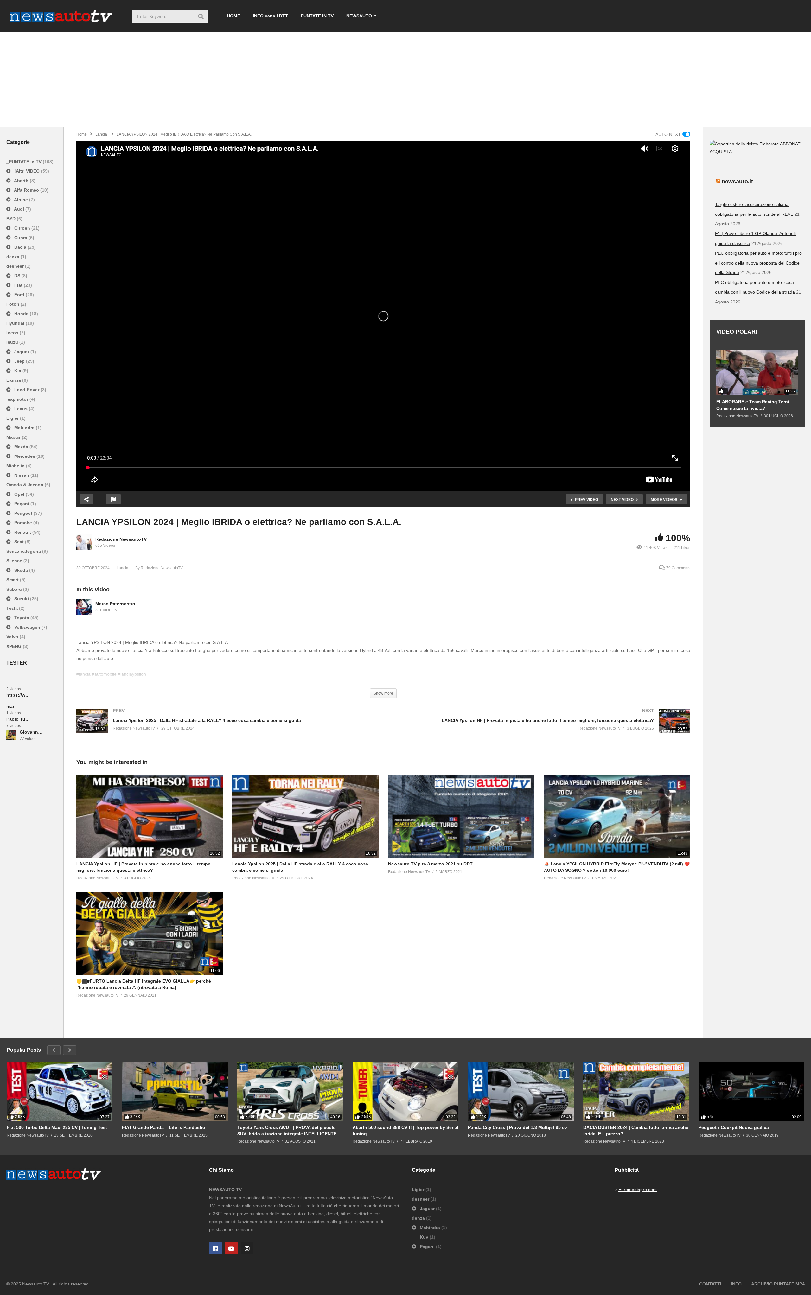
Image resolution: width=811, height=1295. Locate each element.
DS (17, 275)
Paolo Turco (18, 719)
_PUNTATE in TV (24, 161)
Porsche (23, 522)
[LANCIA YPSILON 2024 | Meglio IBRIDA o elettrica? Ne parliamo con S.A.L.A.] (149, 816)
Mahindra (24, 427)
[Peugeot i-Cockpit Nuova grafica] (751, 1091)
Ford (19, 294)
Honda (21, 313)
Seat (19, 541)
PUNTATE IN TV (317, 15)
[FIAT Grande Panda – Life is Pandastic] (175, 1091)
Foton (13, 304)
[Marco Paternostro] (84, 607)
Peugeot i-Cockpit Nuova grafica (734, 1127)
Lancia (14, 380)
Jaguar (21, 351)
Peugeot (23, 513)
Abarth (21, 180)
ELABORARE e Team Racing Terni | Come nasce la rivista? (754, 405)
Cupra (21, 237)
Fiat (18, 285)
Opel (19, 494)
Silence (14, 560)
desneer (15, 266)
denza (13, 256)
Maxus (14, 437)
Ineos (13, 332)
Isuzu (12, 342)
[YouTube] (231, 1248)
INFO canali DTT (270, 15)
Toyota (21, 617)
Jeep (19, 361)
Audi (19, 209)
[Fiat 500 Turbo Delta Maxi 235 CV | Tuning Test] (59, 1091)
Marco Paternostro (115, 603)
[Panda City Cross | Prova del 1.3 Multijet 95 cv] (521, 1091)
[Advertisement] (405, 79)
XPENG (14, 646)
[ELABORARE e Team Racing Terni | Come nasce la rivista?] (757, 373)
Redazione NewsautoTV (121, 539)
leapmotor (17, 399)
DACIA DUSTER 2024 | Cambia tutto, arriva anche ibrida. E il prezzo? (635, 1130)
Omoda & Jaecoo (25, 484)
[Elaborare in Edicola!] (745, 143)
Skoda (21, 570)
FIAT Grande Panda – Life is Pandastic (163, 1127)
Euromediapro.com (637, 1189)
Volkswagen (27, 627)
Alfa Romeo (26, 190)
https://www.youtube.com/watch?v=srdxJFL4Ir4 (18, 695)
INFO (736, 1283)
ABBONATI (791, 143)
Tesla (12, 608)
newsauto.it (737, 181)
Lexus (21, 408)
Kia (17, 370)
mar (10, 706)
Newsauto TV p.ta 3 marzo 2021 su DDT (430, 863)
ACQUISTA (721, 151)
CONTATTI (710, 1283)
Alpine (21, 199)
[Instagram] (247, 1248)
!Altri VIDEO (27, 171)
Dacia (20, 247)
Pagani (21, 503)
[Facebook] (215, 1248)
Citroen (22, 228)
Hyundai (16, 323)
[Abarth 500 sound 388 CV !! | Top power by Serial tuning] (405, 1091)
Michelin (16, 465)
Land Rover (27, 389)
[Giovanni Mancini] (11, 735)
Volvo (13, 636)
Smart (13, 579)
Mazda (21, 446)
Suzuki (21, 598)
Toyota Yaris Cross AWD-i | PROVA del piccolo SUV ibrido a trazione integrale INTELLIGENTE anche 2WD (286, 1131)
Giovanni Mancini (31, 732)
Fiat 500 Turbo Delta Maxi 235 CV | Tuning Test (57, 1127)
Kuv (425, 1237)
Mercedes (24, 456)
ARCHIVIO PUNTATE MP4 (778, 1283)
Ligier (13, 418)
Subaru (14, 589)
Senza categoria (24, 551)
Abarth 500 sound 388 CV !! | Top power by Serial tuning (405, 1130)
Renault (22, 532)
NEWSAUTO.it (361, 15)
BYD (11, 218)
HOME (233, 15)
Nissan (21, 475)
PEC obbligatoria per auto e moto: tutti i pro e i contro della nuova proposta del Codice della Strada (758, 263)
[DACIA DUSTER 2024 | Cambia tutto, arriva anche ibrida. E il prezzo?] (636, 1091)
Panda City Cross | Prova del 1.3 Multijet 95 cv (517, 1127)
